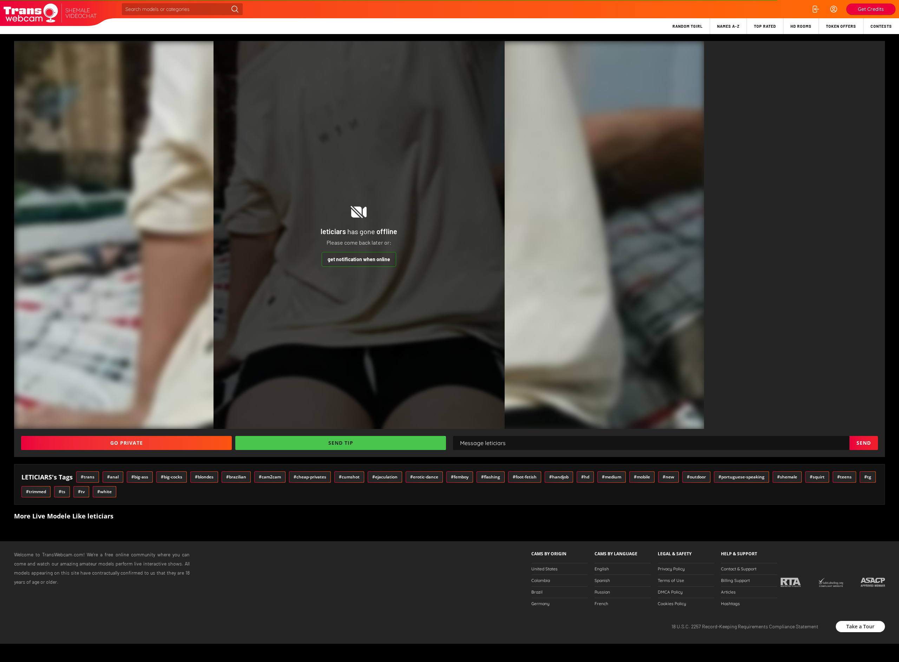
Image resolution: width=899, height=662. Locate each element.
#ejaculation (385, 477)
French (601, 604)
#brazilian (236, 477)
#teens (844, 477)
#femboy (459, 477)
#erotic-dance (424, 477)
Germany (540, 604)
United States (544, 569)
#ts (62, 492)
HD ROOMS (801, 26)
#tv (81, 492)
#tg (867, 477)
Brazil (537, 592)
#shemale (787, 477)
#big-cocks (171, 477)
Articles (728, 592)
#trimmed (36, 492)
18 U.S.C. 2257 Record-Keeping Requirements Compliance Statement (744, 626)
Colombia (540, 580)
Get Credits (871, 9)
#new (668, 477)
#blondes (204, 477)
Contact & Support (738, 569)
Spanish (602, 580)
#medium (611, 477)
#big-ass (139, 477)
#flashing (490, 477)
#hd (585, 477)
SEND (864, 442)
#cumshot (349, 477)
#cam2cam (270, 477)
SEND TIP (340, 442)
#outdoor (696, 477)
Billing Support (735, 580)
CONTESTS (881, 26)
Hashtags (730, 604)
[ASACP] (873, 582)
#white (104, 492)
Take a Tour (860, 626)
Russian (602, 592)
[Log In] (815, 9)
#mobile (642, 477)
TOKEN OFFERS (841, 26)
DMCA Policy (670, 592)
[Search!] (235, 9)
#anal (113, 477)
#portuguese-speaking (741, 477)
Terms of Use (671, 580)
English (602, 569)
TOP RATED (765, 26)
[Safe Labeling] (830, 582)
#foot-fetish (525, 477)
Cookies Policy (672, 604)
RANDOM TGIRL (687, 26)
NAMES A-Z (728, 26)
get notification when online (359, 259)
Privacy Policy (671, 569)
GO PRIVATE (126, 442)
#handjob (559, 477)
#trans (87, 477)
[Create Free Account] (834, 9)
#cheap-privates (310, 477)
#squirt (817, 477)
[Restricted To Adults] (791, 582)
